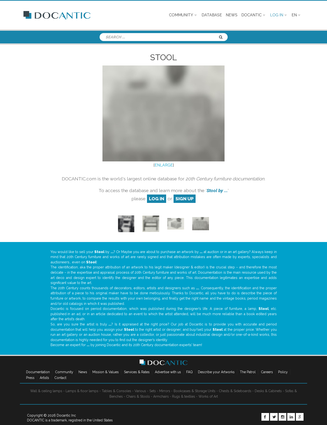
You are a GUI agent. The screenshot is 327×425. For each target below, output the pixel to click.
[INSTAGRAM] (282, 417)
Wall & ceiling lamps (46, 391)
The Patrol (248, 372)
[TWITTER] (274, 417)
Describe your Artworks (216, 372)
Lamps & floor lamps (82, 391)
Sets (152, 391)
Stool (163, 57)
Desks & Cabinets (268, 391)
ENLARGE (164, 165)
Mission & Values (105, 372)
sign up (184, 198)
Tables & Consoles (116, 391)
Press (30, 378)
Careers (267, 372)
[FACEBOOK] (265, 417)
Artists (44, 378)
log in (156, 198)
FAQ (189, 372)
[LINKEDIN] (291, 417)
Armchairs (161, 396)
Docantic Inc (66, 415)
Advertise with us (168, 372)
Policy (283, 372)
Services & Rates (137, 372)
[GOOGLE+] (300, 417)
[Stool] (126, 223)
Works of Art (208, 396)
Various (140, 391)
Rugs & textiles (183, 396)
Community (64, 372)
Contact (60, 378)
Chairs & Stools (138, 396)
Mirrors (164, 391)
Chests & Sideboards (235, 391)
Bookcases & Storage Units (194, 391)
